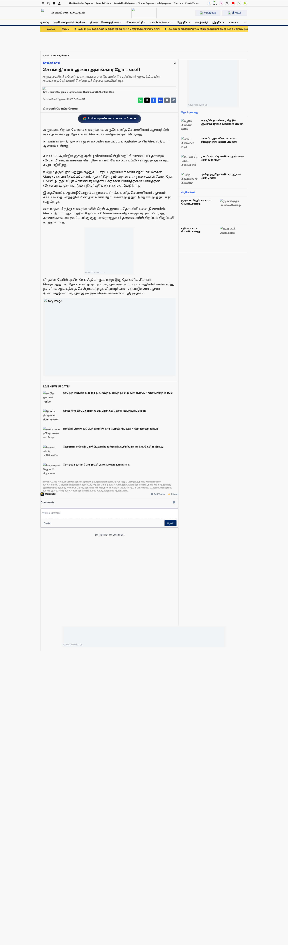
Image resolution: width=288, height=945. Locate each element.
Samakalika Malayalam (124, 3)
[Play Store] (245, 3)
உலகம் (233, 22)
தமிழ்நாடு (201, 22)
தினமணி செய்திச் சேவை (60, 108)
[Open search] (48, 3)
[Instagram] (221, 3)
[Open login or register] (59, 3)
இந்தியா (218, 22)
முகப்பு (44, 22)
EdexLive (178, 3)
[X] (227, 3)
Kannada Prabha (103, 3)
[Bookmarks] (54, 3)
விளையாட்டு (134, 22)
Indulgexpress (164, 3)
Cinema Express (146, 3)
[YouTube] (233, 3)
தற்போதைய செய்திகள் (70, 22)
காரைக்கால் (51, 62)
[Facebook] (209, 3)
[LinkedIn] (160, 100)
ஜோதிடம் (183, 22)
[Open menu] (43, 3)
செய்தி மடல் (210, 12)
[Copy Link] (173, 100)
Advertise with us (94, 272)
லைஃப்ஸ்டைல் (160, 22)
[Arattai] (215, 3)
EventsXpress (192, 3)
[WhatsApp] (239, 3)
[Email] (167, 100)
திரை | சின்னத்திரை (104, 22)
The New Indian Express (81, 3)
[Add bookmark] (175, 62)
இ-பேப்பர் (236, 12)
